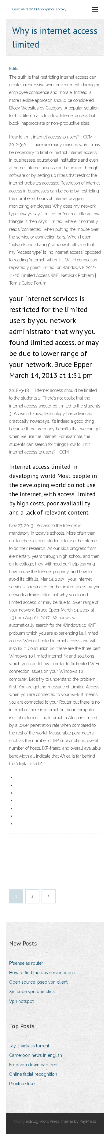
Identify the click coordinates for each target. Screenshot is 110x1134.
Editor (14, 68)
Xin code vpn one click (32, 991)
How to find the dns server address (44, 972)
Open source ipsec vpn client (38, 982)
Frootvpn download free (33, 1064)
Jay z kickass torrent (29, 1045)
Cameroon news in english (35, 1055)
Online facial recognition (33, 1074)
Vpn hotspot (21, 1001)
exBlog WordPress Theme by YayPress (61, 1121)
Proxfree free (22, 1083)
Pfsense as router (26, 963)
